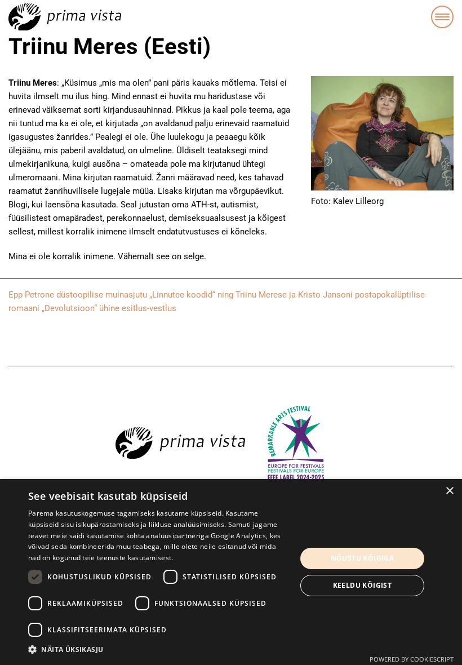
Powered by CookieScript (412, 659)
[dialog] (231, 572)
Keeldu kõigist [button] (362, 585)
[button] (158, 650)
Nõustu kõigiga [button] (362, 558)
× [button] (449, 491)
